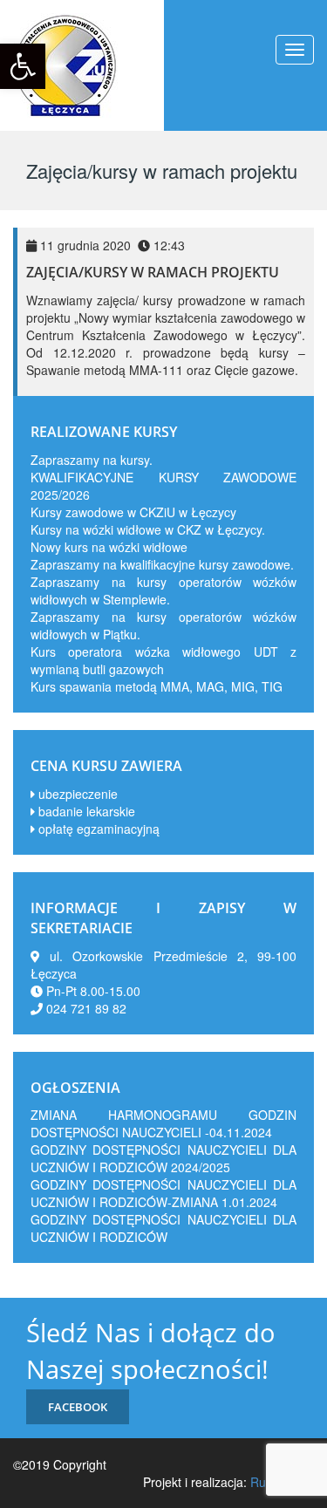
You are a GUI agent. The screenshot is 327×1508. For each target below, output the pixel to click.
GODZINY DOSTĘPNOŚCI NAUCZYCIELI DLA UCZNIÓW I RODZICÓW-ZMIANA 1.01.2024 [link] (163, 1193)
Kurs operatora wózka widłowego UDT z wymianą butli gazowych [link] (163, 660)
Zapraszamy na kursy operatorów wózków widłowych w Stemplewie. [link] (163, 590)
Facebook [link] (77, 1407)
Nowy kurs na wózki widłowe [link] (109, 547)
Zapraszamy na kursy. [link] (92, 459)
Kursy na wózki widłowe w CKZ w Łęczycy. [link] (148, 529)
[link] (22, 66)
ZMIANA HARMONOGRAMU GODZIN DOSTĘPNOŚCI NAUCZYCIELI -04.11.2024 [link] (163, 1123)
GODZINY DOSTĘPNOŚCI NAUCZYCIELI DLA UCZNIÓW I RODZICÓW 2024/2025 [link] (163, 1158)
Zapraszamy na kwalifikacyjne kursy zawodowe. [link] (162, 564)
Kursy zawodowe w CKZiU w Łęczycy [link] (133, 512)
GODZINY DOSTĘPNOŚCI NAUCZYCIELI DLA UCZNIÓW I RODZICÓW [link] (163, 1228)
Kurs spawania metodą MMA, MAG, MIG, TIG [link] (157, 686)
